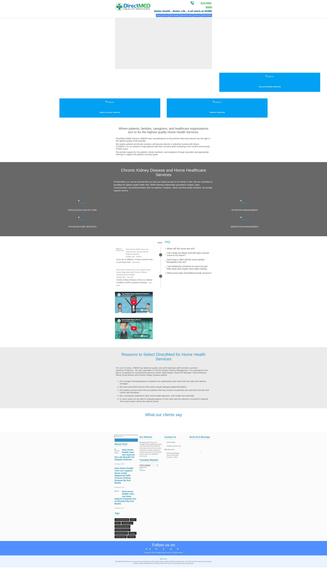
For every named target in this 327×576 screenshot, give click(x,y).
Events (117, 523)
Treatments (131, 536)
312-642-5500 (171, 442)
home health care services (122, 530)
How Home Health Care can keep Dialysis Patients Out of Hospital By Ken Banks (125, 497)
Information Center (186, 15)
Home (158, 15)
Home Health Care (127, 523)
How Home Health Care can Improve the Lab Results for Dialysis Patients (137, 251)
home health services (121, 533)
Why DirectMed (174, 15)
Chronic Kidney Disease (122, 519)
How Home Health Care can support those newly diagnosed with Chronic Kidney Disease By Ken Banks (133, 272)
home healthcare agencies (122, 526)
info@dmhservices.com (174, 446)
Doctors (133, 519)
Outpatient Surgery (120, 536)
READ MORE (135, 262)
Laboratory (132, 533)
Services (165, 15)
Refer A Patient (206, 15)
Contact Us (197, 15)
